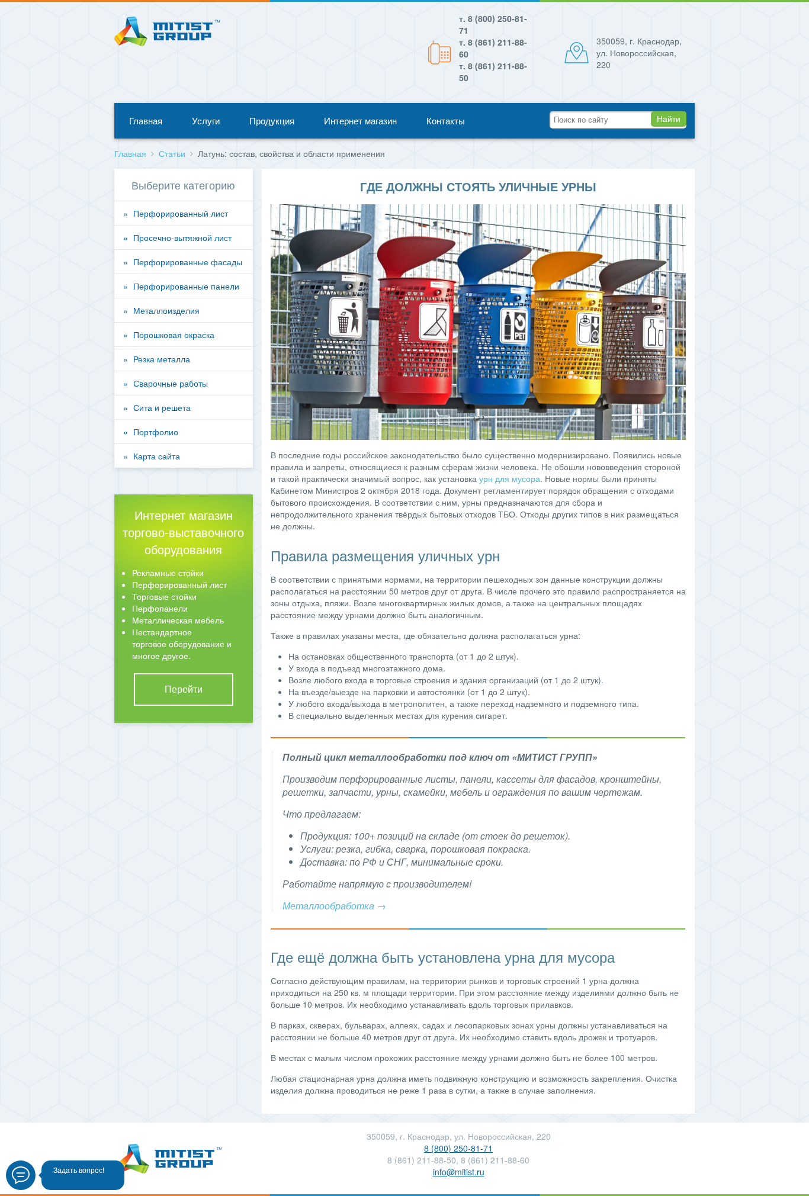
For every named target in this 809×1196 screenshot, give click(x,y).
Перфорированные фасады (187, 262)
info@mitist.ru (458, 1172)
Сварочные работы (170, 383)
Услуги (206, 120)
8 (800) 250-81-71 (458, 1148)
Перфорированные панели (186, 286)
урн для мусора (509, 478)
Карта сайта (156, 456)
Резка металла (161, 359)
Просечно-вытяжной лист (182, 237)
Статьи (172, 153)
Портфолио (155, 432)
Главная (145, 120)
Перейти (184, 689)
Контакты (445, 120)
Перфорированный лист (180, 213)
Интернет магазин (360, 120)
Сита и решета (162, 407)
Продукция (271, 120)
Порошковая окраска (173, 334)
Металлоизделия (166, 310)
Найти (668, 119)
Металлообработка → (334, 905)
